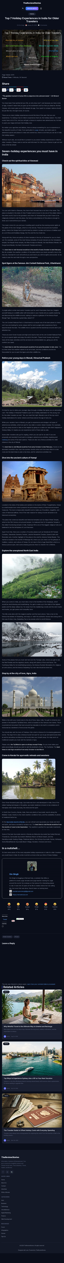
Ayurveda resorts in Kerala (15, 822)
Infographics (4, 1230)
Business (3, 1203)
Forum (3, 1227)
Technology (4, 1206)
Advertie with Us (32, 8)
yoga (37, 130)
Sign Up (3, 1236)
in (7, 1172)
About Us (3, 1183)
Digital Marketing (6, 1212)
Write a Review (5, 1192)
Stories (3, 1233)
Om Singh (14, 874)
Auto (2, 1200)
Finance (3, 1216)
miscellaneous (5, 1209)
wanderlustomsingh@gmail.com (23, 891)
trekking (5, 440)
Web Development (6, 1219)
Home (3, 1179)
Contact (3, 1186)
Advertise (4, 1189)
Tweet (5, 919)
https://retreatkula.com (20, 895)
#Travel (17, 936)
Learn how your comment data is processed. (41, 984)
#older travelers (7, 936)
